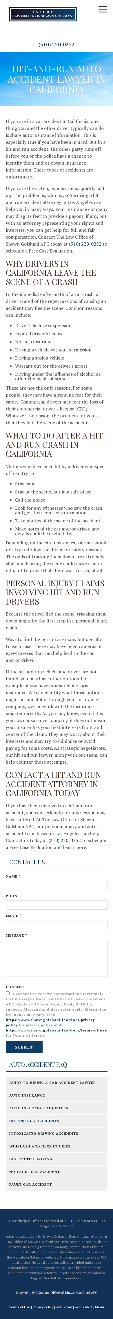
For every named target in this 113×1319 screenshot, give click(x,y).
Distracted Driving (30, 1159)
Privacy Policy (43, 1307)
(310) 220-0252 (56, 44)
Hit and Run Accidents (34, 1121)
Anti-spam (64, 1307)
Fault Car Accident (30, 1184)
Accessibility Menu (89, 1307)
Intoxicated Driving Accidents (43, 1133)
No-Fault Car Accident (34, 1171)
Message (16, 935)
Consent (15, 987)
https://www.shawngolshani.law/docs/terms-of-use (56, 1030)
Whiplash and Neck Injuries (39, 1146)
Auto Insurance (27, 1095)
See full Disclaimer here (62, 1278)
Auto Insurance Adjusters (38, 1108)
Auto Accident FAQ (38, 1064)
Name (13, 876)
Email (13, 915)
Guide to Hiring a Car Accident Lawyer (52, 1082)
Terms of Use (19, 1307)
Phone (13, 896)
